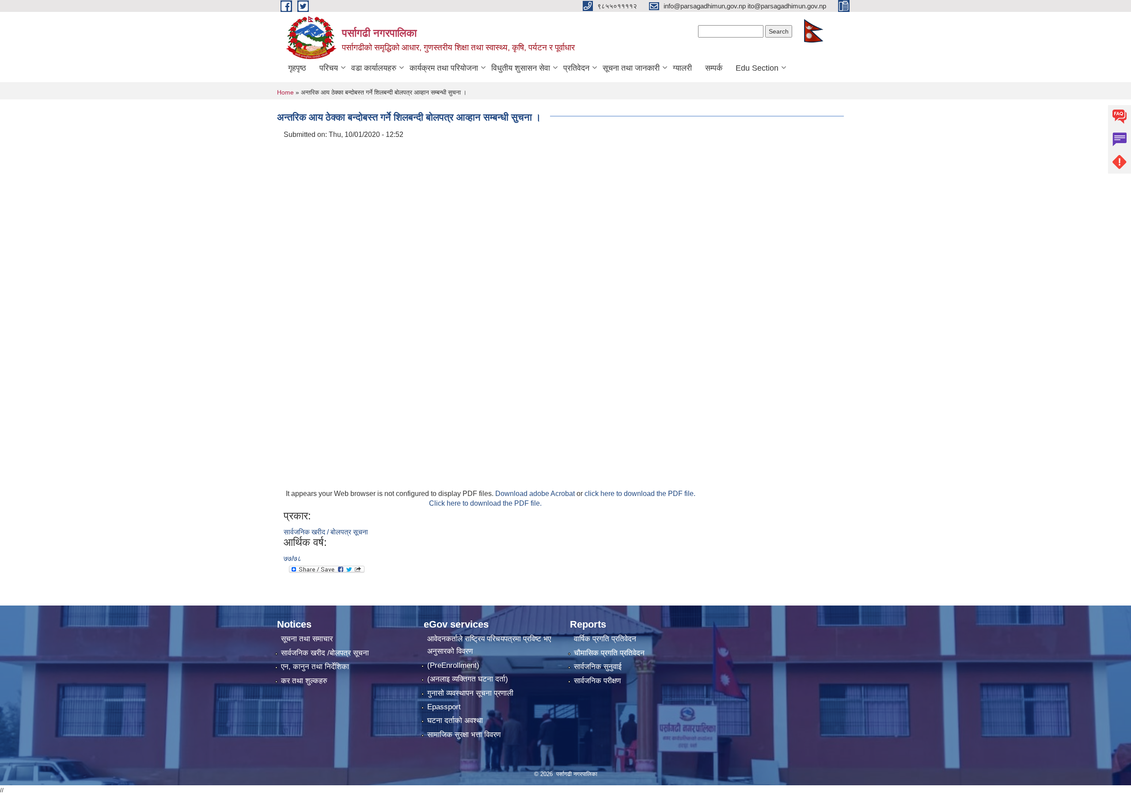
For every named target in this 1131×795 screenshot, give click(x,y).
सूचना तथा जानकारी (631, 68)
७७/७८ (292, 558)
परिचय (328, 68)
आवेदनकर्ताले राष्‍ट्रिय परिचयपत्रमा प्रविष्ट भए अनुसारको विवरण (489, 645)
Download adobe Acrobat (536, 493)
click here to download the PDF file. (639, 493)
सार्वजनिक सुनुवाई (598, 666)
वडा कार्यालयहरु (373, 68)
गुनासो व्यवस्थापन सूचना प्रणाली (470, 693)
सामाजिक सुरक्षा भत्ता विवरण (464, 735)
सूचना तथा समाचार (307, 639)
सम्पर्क (713, 68)
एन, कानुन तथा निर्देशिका (315, 666)
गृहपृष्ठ (297, 68)
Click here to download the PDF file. (485, 503)
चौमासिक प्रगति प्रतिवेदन (609, 653)
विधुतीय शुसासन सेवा (520, 68)
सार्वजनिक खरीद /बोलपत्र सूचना (325, 653)
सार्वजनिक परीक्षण (597, 681)
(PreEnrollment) (453, 665)
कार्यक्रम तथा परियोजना (444, 68)
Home (285, 92)
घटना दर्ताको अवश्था (455, 720)
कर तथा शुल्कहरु (304, 681)
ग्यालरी (682, 68)
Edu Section (757, 68)
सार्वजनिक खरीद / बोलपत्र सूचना (326, 532)
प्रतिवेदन (576, 68)
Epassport (444, 707)
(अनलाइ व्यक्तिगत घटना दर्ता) (467, 679)
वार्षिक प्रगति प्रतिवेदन (605, 639)
